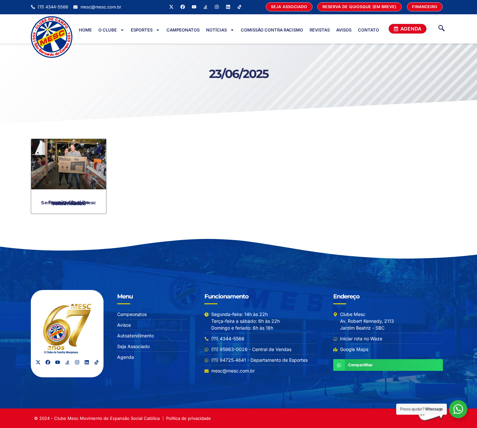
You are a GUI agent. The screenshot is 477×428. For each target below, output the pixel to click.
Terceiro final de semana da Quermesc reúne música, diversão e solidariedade (68, 203)
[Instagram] (216, 6)
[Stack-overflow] (205, 6)
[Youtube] (194, 6)
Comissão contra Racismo (272, 29)
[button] (359, 6)
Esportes (142, 29)
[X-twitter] (171, 6)
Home (85, 29)
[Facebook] (182, 6)
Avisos (343, 29)
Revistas (320, 29)
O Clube (107, 29)
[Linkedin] (228, 6)
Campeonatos (183, 29)
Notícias (216, 29)
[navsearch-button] (441, 28)
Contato (368, 29)
